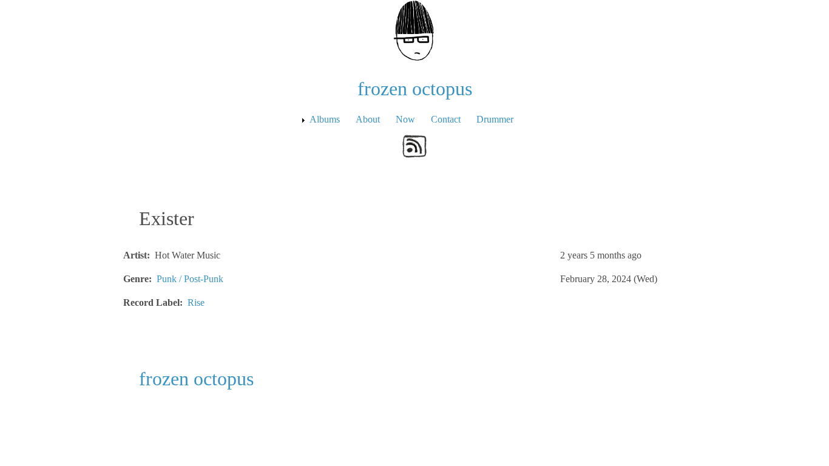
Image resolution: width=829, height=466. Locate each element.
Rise (196, 302)
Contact (446, 119)
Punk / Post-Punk (190, 279)
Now (405, 119)
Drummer (494, 119)
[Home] (414, 29)
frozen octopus (414, 89)
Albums (325, 119)
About (368, 119)
